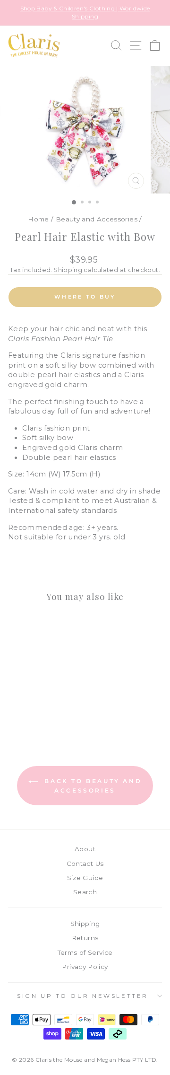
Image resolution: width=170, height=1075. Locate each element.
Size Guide (85, 877)
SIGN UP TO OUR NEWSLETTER (82, 996)
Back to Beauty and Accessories (92, 785)
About (85, 849)
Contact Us (85, 863)
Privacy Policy (85, 966)
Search (85, 892)
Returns (85, 938)
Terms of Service (85, 952)
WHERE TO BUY (85, 296)
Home (38, 219)
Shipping (68, 269)
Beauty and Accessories (96, 219)
